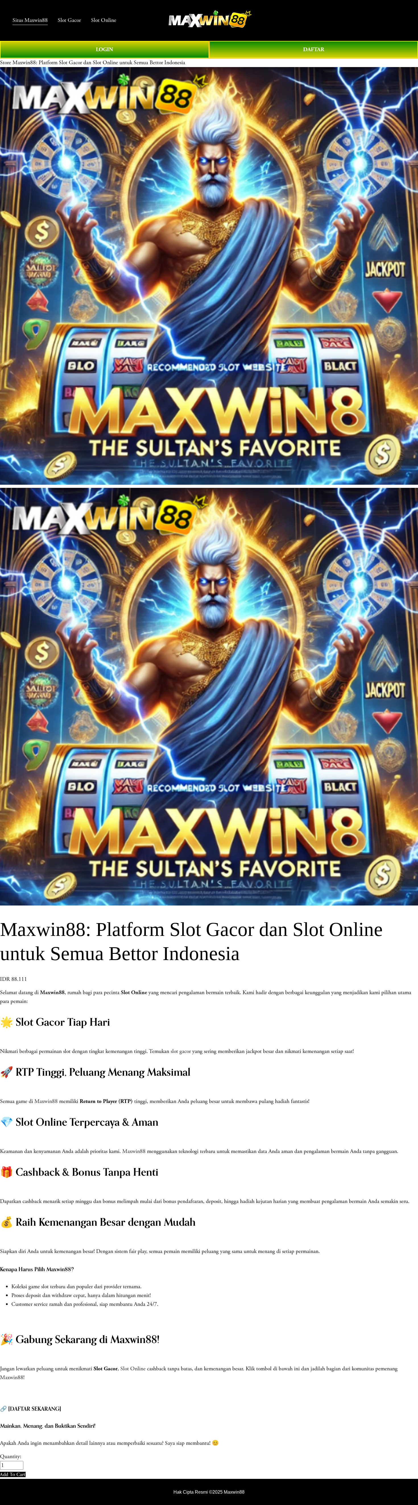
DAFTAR (313, 49)
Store (5, 62)
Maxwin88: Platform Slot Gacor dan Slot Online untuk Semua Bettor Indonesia (99, 62)
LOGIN (104, 49)
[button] (13, 1474)
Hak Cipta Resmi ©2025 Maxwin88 (209, 1492)
